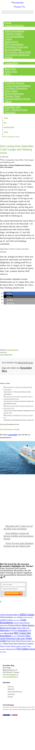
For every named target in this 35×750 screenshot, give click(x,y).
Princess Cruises (26, 641)
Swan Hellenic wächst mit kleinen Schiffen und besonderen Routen (18, 536)
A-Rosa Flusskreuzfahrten (18, 85)
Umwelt (32, 649)
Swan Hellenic (24, 646)
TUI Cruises (22, 648)
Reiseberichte (10, 77)
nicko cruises (11, 91)
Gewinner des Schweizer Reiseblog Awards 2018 (19, 709)
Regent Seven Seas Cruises (13, 643)
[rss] (23, 7)
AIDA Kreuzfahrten (14, 31)
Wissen (5, 104)
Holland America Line (23, 628)
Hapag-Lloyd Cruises (8, 628)
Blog (5, 122)
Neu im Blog (8, 66)
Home (4, 17)
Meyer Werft (8, 633)
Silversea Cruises (15, 646)
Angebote (7, 60)
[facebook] (17, 7)
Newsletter (10, 112)
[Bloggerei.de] (14, 715)
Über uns (11, 686)
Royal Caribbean (13, 49)
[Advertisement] (17, 326)
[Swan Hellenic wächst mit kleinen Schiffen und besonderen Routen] (19, 399)
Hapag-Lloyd (11, 41)
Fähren (8, 101)
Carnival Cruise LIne (28, 617)
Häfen (8, 74)
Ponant (18, 641)
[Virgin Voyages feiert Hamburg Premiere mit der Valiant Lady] (19, 408)
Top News (7, 20)
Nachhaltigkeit (21, 636)
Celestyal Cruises (16, 620)
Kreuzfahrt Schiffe (9, 127)
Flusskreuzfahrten (14, 80)
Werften (8, 57)
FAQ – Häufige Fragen (16, 109)
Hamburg (31, 625)
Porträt (8, 22)
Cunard (8, 39)
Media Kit (11, 689)
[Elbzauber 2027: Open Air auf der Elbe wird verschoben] (19, 389)
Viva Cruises (3, 651)
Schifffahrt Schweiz (14, 83)
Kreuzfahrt (15, 630)
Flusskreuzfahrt (4, 625)
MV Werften (14, 636)
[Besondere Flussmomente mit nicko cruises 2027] (19, 417)
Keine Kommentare (6, 354)
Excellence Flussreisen (16, 88)
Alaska (14, 617)
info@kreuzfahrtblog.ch (10, 674)
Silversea (8, 646)
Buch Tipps (10, 69)
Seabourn (2, 646)
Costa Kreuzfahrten (14, 36)
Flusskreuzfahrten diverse (17, 98)
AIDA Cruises (26, 614)
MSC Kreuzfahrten (14, 44)
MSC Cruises (20, 633)
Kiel (10, 630)
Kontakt (10, 696)
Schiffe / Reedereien (14, 28)
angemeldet (12, 434)
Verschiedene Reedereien (17, 54)
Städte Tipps (11, 71)
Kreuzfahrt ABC (13, 107)
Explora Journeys (24, 623)
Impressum (11, 694)
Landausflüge (11, 63)
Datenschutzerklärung (15, 691)
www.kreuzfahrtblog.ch (10, 677)
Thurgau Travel (12, 96)
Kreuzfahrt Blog (12, 350)
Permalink (3, 352)
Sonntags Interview (14, 25)
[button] (8, 293)
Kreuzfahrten (23, 630)
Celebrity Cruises (13, 33)
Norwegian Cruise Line (16, 46)
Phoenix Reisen (11, 641)
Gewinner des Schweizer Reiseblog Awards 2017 (19, 707)
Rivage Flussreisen (14, 93)
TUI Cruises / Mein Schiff (18, 52)
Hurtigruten (4, 630)
